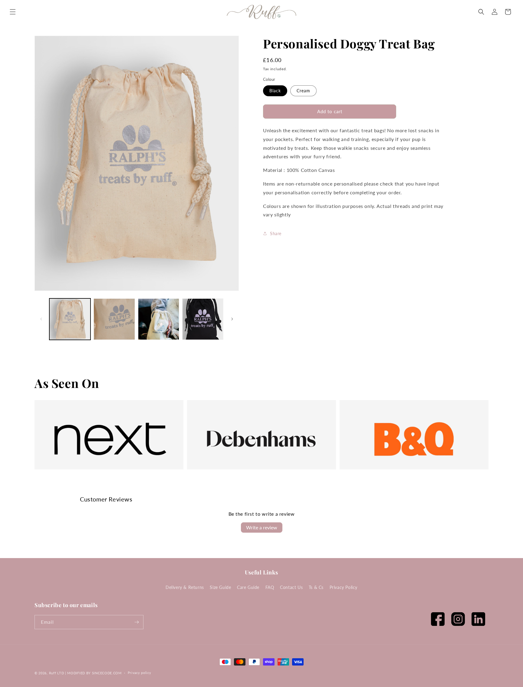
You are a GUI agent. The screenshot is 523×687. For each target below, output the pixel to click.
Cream (303, 90)
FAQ (269, 587)
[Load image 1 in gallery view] (69, 319)
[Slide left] (41, 319)
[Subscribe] (136, 622)
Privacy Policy (343, 587)
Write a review (261, 527)
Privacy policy (139, 673)
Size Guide (220, 587)
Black (275, 90)
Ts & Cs (316, 587)
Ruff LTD (56, 673)
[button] (12, 11)
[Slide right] (232, 319)
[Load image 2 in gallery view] (114, 319)
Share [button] (275, 233)
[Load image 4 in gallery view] (202, 319)
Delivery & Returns (185, 587)
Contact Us (291, 587)
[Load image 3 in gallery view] (158, 319)
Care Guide (248, 587)
